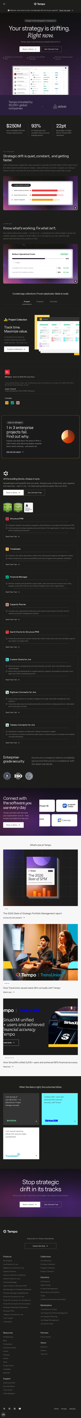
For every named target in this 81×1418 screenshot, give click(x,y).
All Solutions (45, 1281)
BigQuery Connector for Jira (23, 692)
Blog (5, 1340)
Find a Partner (45, 1337)
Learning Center (9, 1383)
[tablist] (40, 301)
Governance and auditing (49, 1292)
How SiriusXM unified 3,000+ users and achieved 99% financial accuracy (40, 1062)
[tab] (27, 301)
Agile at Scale (45, 1285)
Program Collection (47, 1268)
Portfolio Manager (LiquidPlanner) (15, 1293)
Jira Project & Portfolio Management (54, 1313)
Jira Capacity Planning (48, 1316)
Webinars (6, 1373)
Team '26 (43, 1354)
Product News (8, 1366)
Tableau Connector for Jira (22, 725)
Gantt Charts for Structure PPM (24, 632)
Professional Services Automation (53, 1299)
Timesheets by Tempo (48, 1309)
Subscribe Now (39, 1246)
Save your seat (64, 10)
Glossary (6, 1355)
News (5, 1362)
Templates (7, 1369)
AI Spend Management (49, 1289)
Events (5, 1351)
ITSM (42, 1296)
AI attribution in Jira (10, 1264)
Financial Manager (18, 577)
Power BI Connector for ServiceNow (16, 1304)
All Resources (8, 1337)
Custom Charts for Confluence (14, 1275)
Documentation (9, 1386)
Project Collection (47, 1271)
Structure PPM (16, 518)
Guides (5, 1358)
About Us (43, 1347)
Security (72, 1409)
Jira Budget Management (49, 1320)
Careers (43, 1350)
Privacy (64, 1409)
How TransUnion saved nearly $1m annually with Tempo (31, 987)
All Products (7, 1261)
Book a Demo (28, 49)
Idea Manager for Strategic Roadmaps (17, 1289)
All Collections (45, 1261)
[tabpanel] (40, 360)
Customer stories (9, 1348)
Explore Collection (15, 356)
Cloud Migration (9, 1393)
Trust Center (7, 1390)
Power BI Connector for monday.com (17, 1300)
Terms (56, 1409)
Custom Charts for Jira (20, 659)
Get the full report (13, 452)
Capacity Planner (18, 604)
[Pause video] (75, 207)
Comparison (7, 1344)
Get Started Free (51, 49)
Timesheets (15, 549)
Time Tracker (8, 1318)
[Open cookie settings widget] (3, 1414)
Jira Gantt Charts (46, 1324)
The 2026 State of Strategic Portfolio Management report (32, 913)
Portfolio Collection (47, 1264)
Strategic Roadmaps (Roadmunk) (15, 1307)
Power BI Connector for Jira (13, 1297)
